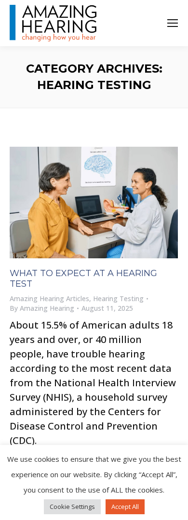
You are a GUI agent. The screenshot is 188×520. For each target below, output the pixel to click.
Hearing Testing (118, 298)
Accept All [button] (125, 506)
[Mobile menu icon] (172, 23)
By (42, 308)
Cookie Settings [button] (72, 506)
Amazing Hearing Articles (49, 298)
